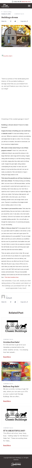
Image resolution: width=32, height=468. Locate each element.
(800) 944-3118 (26, 1)
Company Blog (19, 14)
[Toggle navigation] (29, 5)
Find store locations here (11, 277)
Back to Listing (7, 11)
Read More (7, 357)
